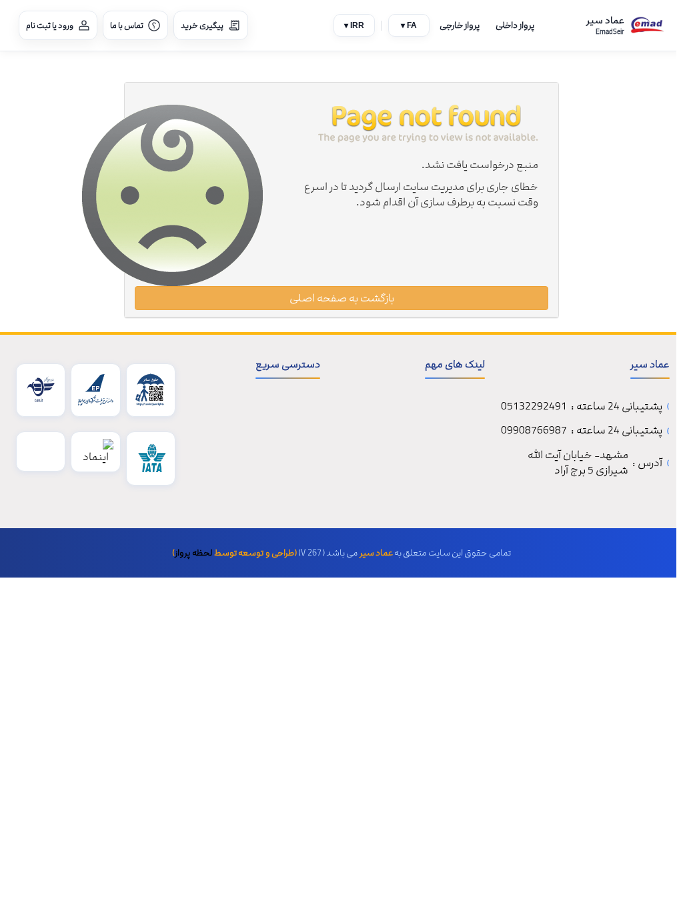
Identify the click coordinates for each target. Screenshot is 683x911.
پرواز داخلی (515, 25)
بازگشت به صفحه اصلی (341, 298)
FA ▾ (409, 25)
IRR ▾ (354, 25)
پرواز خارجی (460, 25)
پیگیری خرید (202, 25)
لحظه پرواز (193, 553)
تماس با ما (126, 25)
